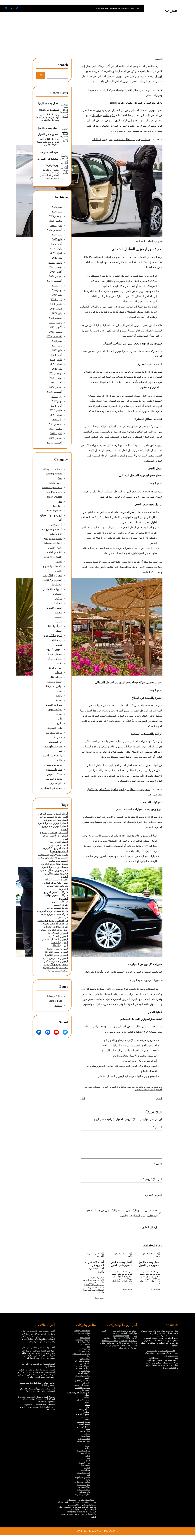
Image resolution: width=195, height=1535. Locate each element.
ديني (59, 691)
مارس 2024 (56, 304)
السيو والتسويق (54, 607)
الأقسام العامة (54, 552)
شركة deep (151, 371)
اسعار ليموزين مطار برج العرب (55, 828)
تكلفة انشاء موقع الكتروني (54, 863)
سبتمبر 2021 (55, 438)
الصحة (58, 612)
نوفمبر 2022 (55, 378)
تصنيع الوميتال (155, 483)
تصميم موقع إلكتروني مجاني (53, 854)
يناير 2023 (57, 368)
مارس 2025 (56, 248)
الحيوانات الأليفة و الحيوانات (78, 1392)
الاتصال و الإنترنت (52, 556)
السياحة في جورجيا (58, 845)
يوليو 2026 (57, 206)
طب (60, 718)
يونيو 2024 (57, 290)
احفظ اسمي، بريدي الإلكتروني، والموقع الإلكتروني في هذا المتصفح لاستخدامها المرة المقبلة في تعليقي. (122, 1213)
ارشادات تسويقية (53, 543)
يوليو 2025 (57, 234)
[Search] (40, 75)
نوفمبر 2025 (55, 220)
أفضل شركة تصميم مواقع (54, 816)
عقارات (58, 737)
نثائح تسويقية (55, 783)
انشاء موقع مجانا (59, 851)
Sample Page (55, 1000)
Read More (155, 1289)
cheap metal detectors (80, 1502)
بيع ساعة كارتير (122, 1343)
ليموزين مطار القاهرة (56, 955)
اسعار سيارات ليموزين (56, 820)
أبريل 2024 (56, 299)
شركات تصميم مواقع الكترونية (56, 897)
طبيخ (59, 723)
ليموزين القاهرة (59, 942)
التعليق (157, 1127)
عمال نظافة (125, 1345)
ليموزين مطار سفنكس (144, 1089)
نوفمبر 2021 (55, 428)
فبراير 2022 (56, 415)
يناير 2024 (57, 313)
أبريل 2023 (56, 354)
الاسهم (58, 561)
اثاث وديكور (56, 533)
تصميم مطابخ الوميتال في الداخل (101, 262)
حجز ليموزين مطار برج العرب (149, 1087)
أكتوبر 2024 (56, 271)
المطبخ (58, 630)
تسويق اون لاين (54, 658)
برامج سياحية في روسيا (162, 1365)
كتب (60, 751)
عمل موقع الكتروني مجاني (53, 929)
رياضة (59, 695)
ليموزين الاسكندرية (58, 936)
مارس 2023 (56, 359)
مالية (59, 760)
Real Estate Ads (54, 492)
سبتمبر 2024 (55, 276)
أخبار (59, 519)
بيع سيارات (75, 37)
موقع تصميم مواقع (58, 970)
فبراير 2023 (56, 364)
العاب (59, 621)
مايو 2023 (57, 350)
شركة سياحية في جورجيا (55, 923)
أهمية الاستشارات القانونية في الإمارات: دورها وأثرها (94, 1267)
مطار (138, 1026)
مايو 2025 (57, 239)
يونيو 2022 (57, 401)
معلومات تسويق (53, 769)
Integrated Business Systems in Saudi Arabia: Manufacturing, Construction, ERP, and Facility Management (36, 1399)
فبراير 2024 (56, 308)
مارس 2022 (56, 410)
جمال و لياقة (55, 667)
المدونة (58, 1005)
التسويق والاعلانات (52, 579)
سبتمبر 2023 (55, 331)
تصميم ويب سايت (58, 860)
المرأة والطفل (54, 626)
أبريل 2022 (56, 405)
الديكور (58, 598)
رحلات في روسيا (164, 1353)
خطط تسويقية (54, 681)
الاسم (158, 1163)
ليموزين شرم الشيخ (57, 948)
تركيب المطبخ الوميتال (103, 115)
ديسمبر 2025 (55, 216)
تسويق (58, 644)
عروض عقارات (54, 732)
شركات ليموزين (59, 901)
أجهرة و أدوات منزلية (51, 515)
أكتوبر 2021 (56, 433)
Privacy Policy (54, 996)
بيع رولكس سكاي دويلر (161, 1363)
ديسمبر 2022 (55, 373)
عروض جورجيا (81, 1514)
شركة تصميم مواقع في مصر (52, 920)
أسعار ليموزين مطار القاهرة (53, 813)
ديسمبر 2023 (55, 318)
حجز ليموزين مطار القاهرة (54, 870)
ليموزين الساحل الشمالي (104, 1087)
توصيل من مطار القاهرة (55, 867)
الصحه (58, 616)
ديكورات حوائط (54, 686)
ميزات (171, 10)
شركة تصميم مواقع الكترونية (52, 911)
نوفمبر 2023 (55, 322)
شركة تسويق (55, 709)
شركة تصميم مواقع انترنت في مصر (54, 916)
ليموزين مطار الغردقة (56, 951)
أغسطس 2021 (54, 442)
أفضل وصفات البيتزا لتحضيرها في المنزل (149, 1264)
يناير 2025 (57, 257)
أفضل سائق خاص (86, 1500)
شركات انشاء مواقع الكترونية (57, 887)
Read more (30, 1391)
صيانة (59, 714)
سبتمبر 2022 (55, 387)
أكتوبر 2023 (56, 327)
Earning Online (54, 473)
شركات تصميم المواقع (56, 892)
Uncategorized (54, 510)
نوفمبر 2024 (55, 267)
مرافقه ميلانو (124, 1348)
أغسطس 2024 (54, 280)
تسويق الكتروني (53, 649)
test (60, 501)
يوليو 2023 (57, 340)
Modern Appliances (52, 487)
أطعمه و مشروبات (52, 529)
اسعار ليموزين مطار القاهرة (53, 823)
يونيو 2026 (57, 211)
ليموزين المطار (60, 945)
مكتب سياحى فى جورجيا (55, 967)
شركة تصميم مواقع (57, 907)
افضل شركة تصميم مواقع (54, 832)
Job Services (55, 482)
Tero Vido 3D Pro (171, 1360)
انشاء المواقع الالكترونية (55, 848)
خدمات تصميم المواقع (56, 879)
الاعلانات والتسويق (52, 566)
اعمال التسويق (54, 547)
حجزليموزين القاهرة (126, 1087)
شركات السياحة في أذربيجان (76, 1507)
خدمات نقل (56, 677)
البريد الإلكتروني (152, 1179)
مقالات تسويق (54, 774)
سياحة (59, 700)
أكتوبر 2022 (56, 382)
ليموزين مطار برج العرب (55, 958)
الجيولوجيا (57, 584)
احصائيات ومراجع (53, 538)
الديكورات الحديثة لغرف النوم (55, 837)
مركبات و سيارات (52, 764)
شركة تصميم (61, 904)
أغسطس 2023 (54, 336)
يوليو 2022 (57, 396)
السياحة (58, 603)
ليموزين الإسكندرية (58, 933)
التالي (82, 1098)
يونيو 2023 (57, 345)
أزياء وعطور (55, 524)
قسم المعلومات (53, 746)
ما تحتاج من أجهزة (52, 755)
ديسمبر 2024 (55, 262)
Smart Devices (54, 496)
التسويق (58, 570)
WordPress (113, 1531)
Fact (60, 478)
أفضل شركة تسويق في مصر (125, 1331)
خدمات (58, 672)
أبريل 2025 (56, 243)
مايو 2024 (57, 294)
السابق (159, 1098)
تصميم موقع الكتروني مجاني (53, 857)
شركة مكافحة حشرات (56, 926)
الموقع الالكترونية (53, 635)
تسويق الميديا (55, 654)
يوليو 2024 (57, 285)
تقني (59, 663)
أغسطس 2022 (54, 391)
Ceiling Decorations (51, 469)
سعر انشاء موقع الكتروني (54, 882)
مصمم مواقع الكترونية (56, 964)
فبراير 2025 (56, 253)
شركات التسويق (53, 704)
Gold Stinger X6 (130, 1338)
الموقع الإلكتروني (153, 1195)
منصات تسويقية (53, 778)
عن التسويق (55, 741)
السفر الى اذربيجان (58, 841)
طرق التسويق (54, 727)
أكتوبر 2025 (56, 225)
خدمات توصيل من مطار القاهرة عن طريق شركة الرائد (121, 139)
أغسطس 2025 (54, 230)
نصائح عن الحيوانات (51, 788)
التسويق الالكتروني (52, 575)
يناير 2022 (57, 419)
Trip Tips (57, 506)
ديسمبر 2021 (55, 424)
